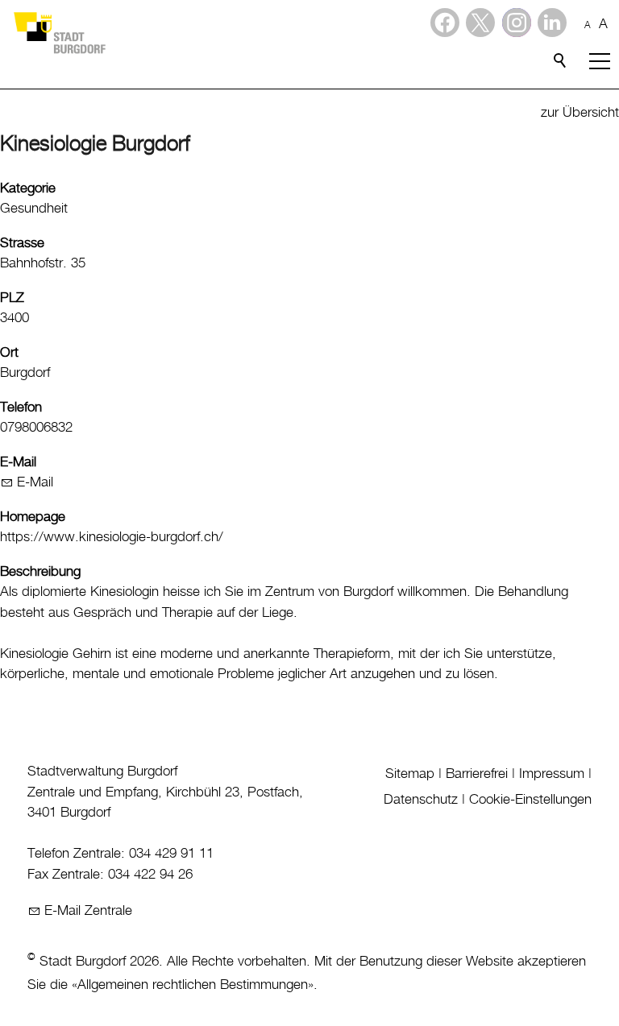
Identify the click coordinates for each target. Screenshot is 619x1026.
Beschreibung (40, 572)
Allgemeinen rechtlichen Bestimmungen (192, 985)
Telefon (21, 407)
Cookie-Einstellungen (530, 799)
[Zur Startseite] (58, 32)
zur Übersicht (580, 112)
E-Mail (18, 462)
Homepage (32, 517)
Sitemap (409, 774)
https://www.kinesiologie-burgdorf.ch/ (111, 537)
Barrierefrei (477, 774)
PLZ (12, 298)
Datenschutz (421, 799)
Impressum (551, 774)
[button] (552, 22)
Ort (9, 352)
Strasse (22, 243)
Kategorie (28, 188)
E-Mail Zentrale (88, 911)
